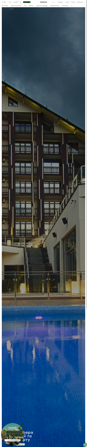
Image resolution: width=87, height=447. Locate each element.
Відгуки (31, 5)
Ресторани (15, 2)
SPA (20, 2)
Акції (25, 5)
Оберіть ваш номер (16, 5)
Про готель (5, 5)
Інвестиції (73, 2)
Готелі (10, 2)
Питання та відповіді (41, 5)
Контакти (67, 2)
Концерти (26, 2)
